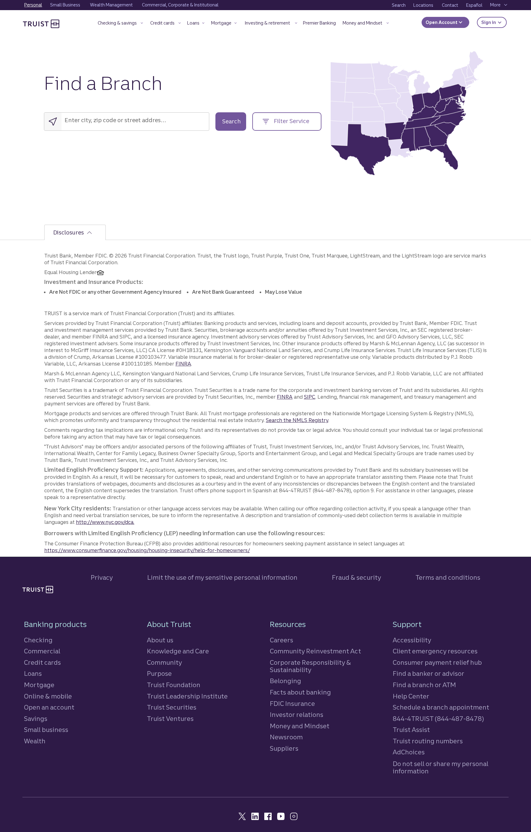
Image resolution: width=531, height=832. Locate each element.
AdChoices (409, 752)
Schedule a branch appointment (441, 707)
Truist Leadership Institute (187, 696)
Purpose (159, 673)
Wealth (34, 741)
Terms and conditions (447, 577)
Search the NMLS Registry (297, 420)
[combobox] (103, 120)
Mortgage (39, 685)
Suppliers (284, 748)
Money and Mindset (299, 726)
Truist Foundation (173, 685)
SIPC (309, 397)
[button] (120, 24)
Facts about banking (300, 692)
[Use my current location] (52, 121)
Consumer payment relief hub (437, 662)
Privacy (102, 577)
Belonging (285, 681)
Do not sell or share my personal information (440, 767)
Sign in (494, 22)
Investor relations (296, 714)
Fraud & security (356, 577)
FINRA (183, 364)
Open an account (49, 707)
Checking (38, 640)
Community (164, 662)
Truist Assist (411, 729)
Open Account (442, 22)
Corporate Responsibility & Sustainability (310, 666)
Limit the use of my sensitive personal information (222, 577)
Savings (35, 718)
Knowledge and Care (178, 651)
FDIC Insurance (292, 703)
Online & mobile (48, 696)
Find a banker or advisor (428, 673)
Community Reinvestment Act (315, 651)
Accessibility (412, 640)
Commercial (42, 651)
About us (160, 640)
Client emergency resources (435, 651)
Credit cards (42, 662)
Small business (46, 729)
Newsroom (286, 737)
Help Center (411, 696)
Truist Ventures (170, 718)
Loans (33, 673)
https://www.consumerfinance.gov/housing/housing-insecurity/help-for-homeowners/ (147, 550)
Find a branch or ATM (424, 685)
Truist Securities (171, 707)
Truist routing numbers (428, 741)
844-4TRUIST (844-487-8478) (438, 718)
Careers (281, 640)
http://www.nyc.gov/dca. (105, 522)
